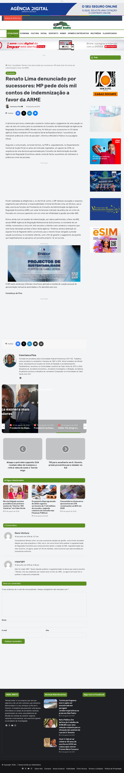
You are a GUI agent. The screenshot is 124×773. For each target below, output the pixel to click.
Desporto (53, 33)
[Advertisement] (44, 182)
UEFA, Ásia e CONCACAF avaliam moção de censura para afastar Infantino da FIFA (54, 18)
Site (47, 630)
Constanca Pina (15, 106)
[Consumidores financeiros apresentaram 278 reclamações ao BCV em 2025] (72, 492)
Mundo (63, 33)
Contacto (47, 769)
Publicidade (70, 769)
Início (9, 65)
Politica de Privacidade (113, 769)
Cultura (35, 33)
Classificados (110, 33)
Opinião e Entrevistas (78, 33)
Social (44, 33)
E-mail (4, 630)
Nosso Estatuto (59, 769)
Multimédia (96, 33)
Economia (24, 33)
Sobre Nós (39, 769)
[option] (20, 426)
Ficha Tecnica (82, 769)
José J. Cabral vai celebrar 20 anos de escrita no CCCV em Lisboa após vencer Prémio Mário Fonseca (68, 744)
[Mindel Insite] (62, 25)
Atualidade (12, 33)
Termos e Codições (96, 769)
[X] (9, 725)
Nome (4, 620)
